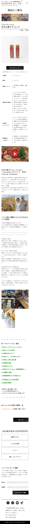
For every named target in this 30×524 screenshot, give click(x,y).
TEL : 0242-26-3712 (10, 515)
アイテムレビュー (7, 409)
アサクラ (14, 522)
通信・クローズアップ (15, 457)
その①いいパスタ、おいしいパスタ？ (11, 347)
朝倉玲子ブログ (15, 437)
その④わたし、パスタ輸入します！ (11, 356)
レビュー (15, 450)
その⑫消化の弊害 (6, 382)
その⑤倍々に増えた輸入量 (8, 359)
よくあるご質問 (15, 443)
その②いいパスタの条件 (8, 350)
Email (3, 482)
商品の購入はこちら (15, 67)
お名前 (3, 487)
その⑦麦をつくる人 (6, 366)
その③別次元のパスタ (7, 353)
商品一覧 (20, 419)
